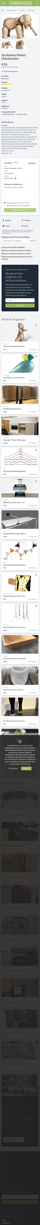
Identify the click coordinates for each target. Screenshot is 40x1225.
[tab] (7, 44)
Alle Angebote (11, 10)
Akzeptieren (26, 768)
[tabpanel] (20, 26)
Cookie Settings (13, 768)
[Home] (2, 10)
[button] (10, 220)
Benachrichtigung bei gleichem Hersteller (17, 253)
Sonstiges (22, 10)
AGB (3, 1220)
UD (3, 3)
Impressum (5, 1223)
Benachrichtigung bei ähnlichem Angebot (17, 250)
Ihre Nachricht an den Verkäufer (14, 187)
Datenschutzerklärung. (22, 764)
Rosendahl (5, 78)
